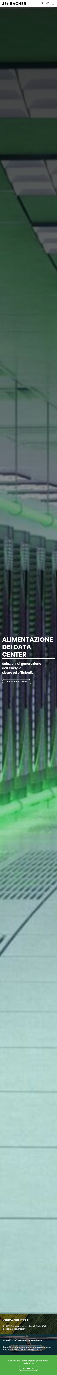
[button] (42, 3)
